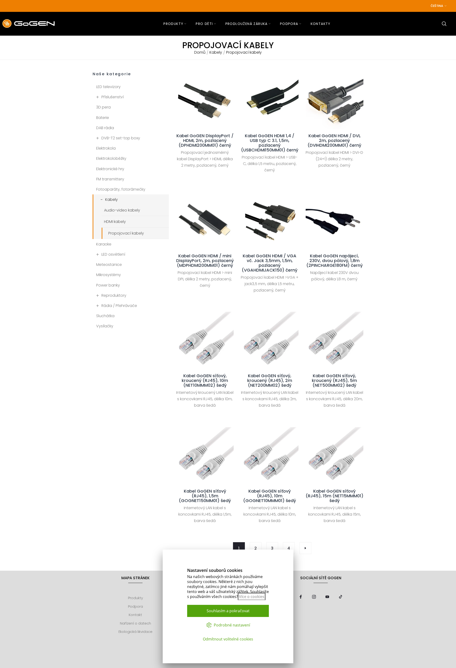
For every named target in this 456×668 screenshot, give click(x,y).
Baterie (102, 117)
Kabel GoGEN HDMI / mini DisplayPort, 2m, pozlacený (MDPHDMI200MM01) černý (205, 261)
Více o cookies (251, 596)
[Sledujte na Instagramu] (314, 597)
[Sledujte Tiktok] (340, 597)
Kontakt (135, 614)
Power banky (108, 285)
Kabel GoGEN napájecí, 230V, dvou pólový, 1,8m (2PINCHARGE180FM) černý (334, 261)
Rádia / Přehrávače (119, 305)
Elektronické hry (110, 169)
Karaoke (103, 244)
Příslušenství (112, 97)
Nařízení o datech (135, 623)
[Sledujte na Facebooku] (301, 597)
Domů (199, 52)
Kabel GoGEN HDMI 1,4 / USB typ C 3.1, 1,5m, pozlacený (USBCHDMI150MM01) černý (269, 142)
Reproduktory (113, 295)
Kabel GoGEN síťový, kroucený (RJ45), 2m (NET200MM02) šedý (269, 380)
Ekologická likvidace (135, 631)
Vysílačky (104, 326)
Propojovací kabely (126, 233)
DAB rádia (105, 128)
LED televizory (108, 86)
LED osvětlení (113, 254)
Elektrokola (106, 148)
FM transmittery (110, 179)
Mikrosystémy (108, 275)
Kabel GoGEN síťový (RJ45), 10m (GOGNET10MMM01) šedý (269, 496)
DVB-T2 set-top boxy (120, 138)
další (305, 548)
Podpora (135, 606)
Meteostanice (109, 264)
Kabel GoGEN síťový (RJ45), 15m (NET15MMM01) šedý (334, 496)
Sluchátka (105, 316)
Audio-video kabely (122, 210)
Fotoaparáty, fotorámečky (120, 189)
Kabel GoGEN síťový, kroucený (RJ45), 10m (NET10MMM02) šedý (205, 380)
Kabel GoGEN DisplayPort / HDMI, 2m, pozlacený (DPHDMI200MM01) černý (204, 140)
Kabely (215, 52)
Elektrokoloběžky (111, 158)
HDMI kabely (115, 221)
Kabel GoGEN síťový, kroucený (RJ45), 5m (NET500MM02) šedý (334, 380)
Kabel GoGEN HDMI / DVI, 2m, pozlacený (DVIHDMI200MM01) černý (334, 140)
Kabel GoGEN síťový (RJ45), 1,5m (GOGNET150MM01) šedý (205, 496)
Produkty (135, 597)
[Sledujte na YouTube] (327, 597)
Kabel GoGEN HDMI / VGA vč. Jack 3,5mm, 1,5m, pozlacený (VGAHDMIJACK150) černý (269, 263)
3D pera (103, 107)
